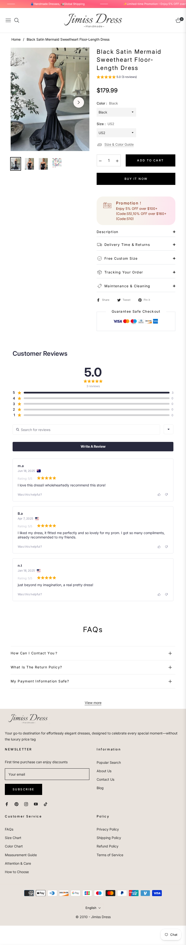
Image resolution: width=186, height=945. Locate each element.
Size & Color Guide (119, 144)
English (90, 908)
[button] (117, 77)
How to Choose (17, 872)
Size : (105, 124)
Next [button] (78, 102)
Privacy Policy (108, 829)
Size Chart (13, 838)
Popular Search (109, 762)
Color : (107, 103)
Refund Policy (107, 846)
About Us (104, 771)
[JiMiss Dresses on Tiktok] (47, 804)
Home (16, 39)
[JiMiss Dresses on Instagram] (26, 804)
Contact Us (105, 779)
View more (93, 703)
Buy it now (136, 179)
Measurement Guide (21, 855)
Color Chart (14, 846)
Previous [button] (21, 102)
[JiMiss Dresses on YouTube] (36, 804)
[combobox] (168, 429)
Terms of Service (110, 855)
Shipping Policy (109, 838)
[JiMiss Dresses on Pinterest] (16, 804)
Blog (100, 788)
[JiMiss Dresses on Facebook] (7, 804)
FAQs (9, 829)
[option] (50, 99)
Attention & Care (18, 863)
